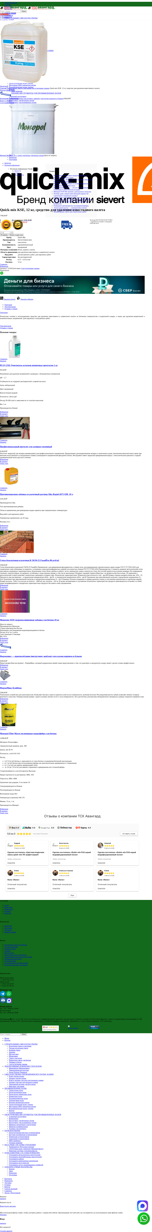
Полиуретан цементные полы (20, 1094)
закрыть (3, 1199)
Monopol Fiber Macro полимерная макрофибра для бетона (28, 733)
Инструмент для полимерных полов (22, 102)
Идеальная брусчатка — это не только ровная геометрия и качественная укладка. (71, 189)
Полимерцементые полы (18, 1098)
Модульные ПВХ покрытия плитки (22, 85)
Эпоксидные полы (16, 1090)
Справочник (19, 175)
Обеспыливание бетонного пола (66, 210)
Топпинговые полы (16, 1100)
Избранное (4, 266)
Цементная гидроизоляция (19, 1137)
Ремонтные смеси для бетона (15, 955)
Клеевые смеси (10, 949)
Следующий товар (7, 103)
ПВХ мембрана (15, 1141)
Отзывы (7, 911)
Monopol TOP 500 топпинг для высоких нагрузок (72, 192)
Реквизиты (8, 909)
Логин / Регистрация (12, 1193)
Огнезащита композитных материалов (23, 1161)
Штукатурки (9, 953)
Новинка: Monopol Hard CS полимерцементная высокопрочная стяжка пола (71, 185)
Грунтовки (13, 1175)
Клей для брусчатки (16, 1076)
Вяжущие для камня (16, 1086)
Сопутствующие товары (40, 88)
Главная (3, 88)
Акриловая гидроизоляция (19, 1139)
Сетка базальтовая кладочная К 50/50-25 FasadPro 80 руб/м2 (29, 560)
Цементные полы (15, 1096)
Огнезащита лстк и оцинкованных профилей (26, 1165)
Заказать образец (26, 299)
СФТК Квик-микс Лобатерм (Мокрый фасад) (26, 1149)
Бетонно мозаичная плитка (19, 1102)
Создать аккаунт (6, 1231)
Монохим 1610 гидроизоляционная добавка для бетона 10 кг (29, 620)
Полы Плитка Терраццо (18, 1072)
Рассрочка (8, 928)
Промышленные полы (12, 959)
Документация (10, 307)
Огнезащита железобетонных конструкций (25, 1157)
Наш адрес (8, 907)
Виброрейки (13, 1119)
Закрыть (3, 361)
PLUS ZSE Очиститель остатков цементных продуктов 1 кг (29, 365)
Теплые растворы (11, 947)
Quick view (4, 416)
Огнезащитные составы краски (16, 963)
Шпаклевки (13, 1056)
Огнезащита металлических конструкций (24, 1155)
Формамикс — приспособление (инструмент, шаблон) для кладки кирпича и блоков (41, 656)
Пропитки (13, 1173)
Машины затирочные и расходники (22, 1125)
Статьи (17, 173)
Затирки (12, 1052)
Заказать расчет (9, 299)
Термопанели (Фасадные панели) (21, 1147)
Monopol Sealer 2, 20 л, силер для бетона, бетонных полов (22, 155)
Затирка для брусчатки (17, 1078)
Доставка (7, 930)
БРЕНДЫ (8, 926)
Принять (3, 1215)
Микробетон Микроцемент (19, 1068)
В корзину (4, 235)
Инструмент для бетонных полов (21, 100)
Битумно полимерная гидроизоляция (23, 1135)
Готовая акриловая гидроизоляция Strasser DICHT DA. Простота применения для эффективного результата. (73, 202)
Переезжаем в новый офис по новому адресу (71, 198)
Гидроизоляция (10, 961)
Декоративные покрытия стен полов (18, 957)
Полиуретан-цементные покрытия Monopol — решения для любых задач (71, 177)
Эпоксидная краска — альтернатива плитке (70, 208)
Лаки (11, 1171)
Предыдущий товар (7, 90)
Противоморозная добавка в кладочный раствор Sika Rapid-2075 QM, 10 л (36, 494)
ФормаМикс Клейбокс (11, 688)
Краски (11, 1110)
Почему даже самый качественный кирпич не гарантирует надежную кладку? (71, 195)
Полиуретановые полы (17, 1092)
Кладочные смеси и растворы (15, 945)
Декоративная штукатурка (19, 1070)
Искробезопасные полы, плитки (21, 87)
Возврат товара (10, 932)
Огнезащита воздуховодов (19, 1163)
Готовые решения (15, 91)
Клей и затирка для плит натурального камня (26, 1080)
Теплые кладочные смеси (18, 1048)
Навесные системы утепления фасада (23, 1151)
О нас (6, 905)
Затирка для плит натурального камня (23, 1082)
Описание (8, 305)
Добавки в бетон (15, 1062)
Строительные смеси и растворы (18, 88)
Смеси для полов (15, 1058)
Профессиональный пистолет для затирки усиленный (26, 446)
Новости (17, 171)
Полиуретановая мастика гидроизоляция (24, 1133)
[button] (4, 414)
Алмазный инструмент (17, 96)
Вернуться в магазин (8, 1206)
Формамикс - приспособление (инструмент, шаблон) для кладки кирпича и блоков (31, 99)
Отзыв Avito (11, 863)
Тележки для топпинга (17, 1129)
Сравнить (3, 264)
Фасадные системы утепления (15, 965)
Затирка (7, 951)
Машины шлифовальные (18, 1127)
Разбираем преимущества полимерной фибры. (71, 206)
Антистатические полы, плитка (21, 1104)
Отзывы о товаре (10, 309)
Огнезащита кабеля (16, 1159)
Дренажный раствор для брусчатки (22, 1084)
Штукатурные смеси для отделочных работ (70, 212)
